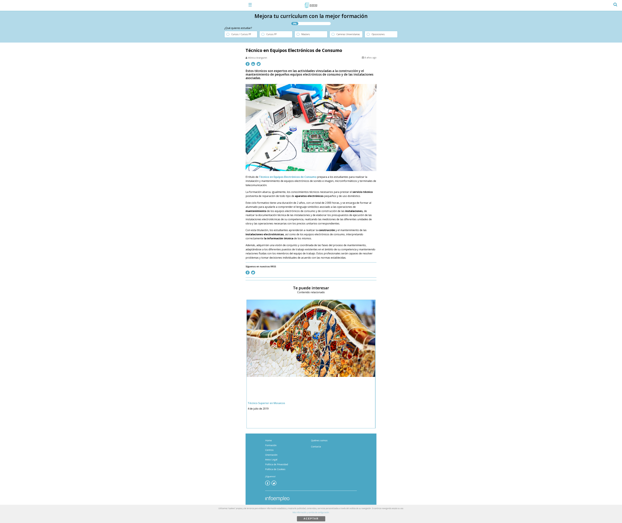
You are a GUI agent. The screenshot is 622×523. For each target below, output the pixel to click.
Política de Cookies (275, 469)
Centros (269, 449)
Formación (270, 445)
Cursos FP (271, 34)
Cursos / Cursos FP (241, 34)
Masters (305, 34)
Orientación (271, 454)
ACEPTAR (311, 518)
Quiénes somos (319, 440)
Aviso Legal (271, 459)
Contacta (316, 446)
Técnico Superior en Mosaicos (266, 403)
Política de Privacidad (276, 464)
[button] (615, 4)
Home (268, 440)
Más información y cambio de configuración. (311, 512)
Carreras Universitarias (348, 34)
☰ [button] (250, 5)
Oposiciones (378, 34)
